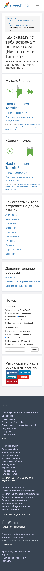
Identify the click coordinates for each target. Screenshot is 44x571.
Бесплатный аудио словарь (20, 25)
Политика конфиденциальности (18, 534)
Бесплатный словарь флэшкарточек (20, 494)
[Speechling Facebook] (4, 523)
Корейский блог (9, 467)
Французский (12, 219)
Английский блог (10, 449)
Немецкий (11, 232)
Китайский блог (9, 474)
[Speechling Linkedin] (17, 523)
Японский (10, 241)
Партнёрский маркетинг (14, 558)
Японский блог (9, 471)
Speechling (11, 18)
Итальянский (12, 236)
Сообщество (8, 434)
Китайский (11, 228)
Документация (9, 428)
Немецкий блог (9, 464)
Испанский (11, 223)
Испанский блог (10, 446)
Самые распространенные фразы (23, 281)
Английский (11, 215)
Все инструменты (10, 509)
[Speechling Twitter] (10, 523)
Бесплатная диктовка (13, 487)
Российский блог (10, 455)
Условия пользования (13, 537)
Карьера (6, 554)
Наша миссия (8, 419)
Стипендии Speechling (13, 422)
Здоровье (10, 277)
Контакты (6, 561)
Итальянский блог (11, 458)
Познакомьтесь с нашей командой (19, 425)
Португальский (13, 249)
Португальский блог (12, 461)
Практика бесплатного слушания (18, 490)
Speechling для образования (16, 551)
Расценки (6, 431)
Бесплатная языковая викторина (18, 497)
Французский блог (11, 452)
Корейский (11, 254)
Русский (10, 245)
